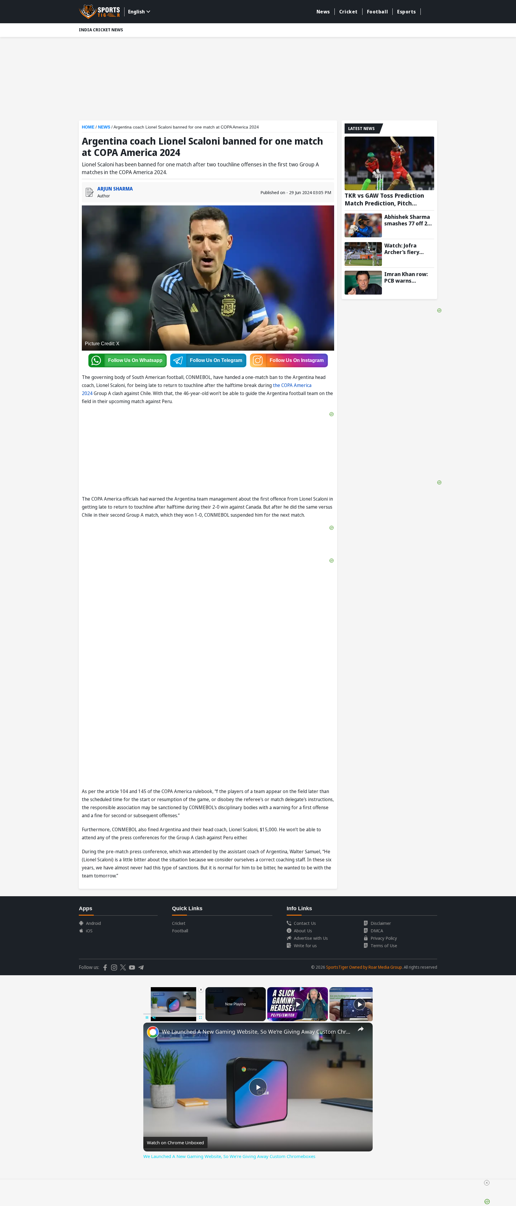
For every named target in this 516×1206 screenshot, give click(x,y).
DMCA (377, 930)
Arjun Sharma (115, 188)
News (323, 11)
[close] (486, 1182)
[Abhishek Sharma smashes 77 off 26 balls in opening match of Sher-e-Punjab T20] (363, 225)
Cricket (348, 11)
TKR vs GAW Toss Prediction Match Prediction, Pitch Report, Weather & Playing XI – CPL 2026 (389, 199)
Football (377, 11)
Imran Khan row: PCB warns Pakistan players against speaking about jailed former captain (406, 277)
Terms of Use (384, 945)
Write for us (305, 945)
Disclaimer (381, 923)
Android (93, 923)
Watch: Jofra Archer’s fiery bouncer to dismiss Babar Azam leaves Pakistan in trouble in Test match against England (409, 248)
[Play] (298, 1004)
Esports (406, 11)
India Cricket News (101, 29)
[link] (153, 1032)
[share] (360, 1029)
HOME (88, 127)
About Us (303, 930)
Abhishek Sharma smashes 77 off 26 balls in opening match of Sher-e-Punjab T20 (407, 220)
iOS (89, 930)
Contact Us (305, 923)
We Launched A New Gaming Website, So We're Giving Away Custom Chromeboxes (257, 1031)
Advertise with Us (311, 938)
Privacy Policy (384, 938)
